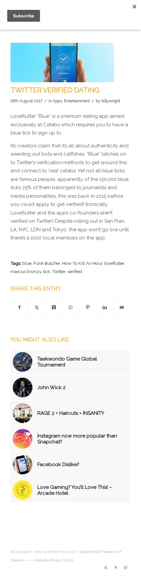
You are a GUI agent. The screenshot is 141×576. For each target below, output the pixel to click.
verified (74, 271)
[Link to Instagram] (126, 568)
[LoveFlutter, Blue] (62, 62)
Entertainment (77, 101)
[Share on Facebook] (19, 307)
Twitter (58, 271)
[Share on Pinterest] (87, 307)
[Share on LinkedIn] (104, 307)
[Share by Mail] (121, 307)
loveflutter (114, 263)
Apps (57, 101)
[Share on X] (36, 307)
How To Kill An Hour (82, 263)
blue (26, 263)
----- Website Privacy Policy (49, 560)
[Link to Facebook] (116, 568)
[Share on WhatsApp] (70, 307)
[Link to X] (106, 568)
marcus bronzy (25, 271)
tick (46, 271)
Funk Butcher (46, 263)
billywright (110, 101)
